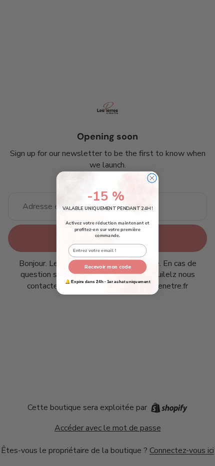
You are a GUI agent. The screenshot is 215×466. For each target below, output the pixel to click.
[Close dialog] (152, 178)
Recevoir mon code (107, 266)
